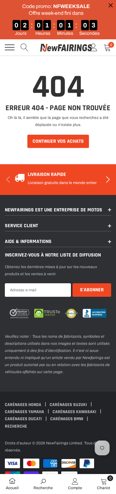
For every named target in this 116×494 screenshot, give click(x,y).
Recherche (16, 426)
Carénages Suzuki (69, 405)
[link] (43, 483)
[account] (93, 47)
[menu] (10, 47)
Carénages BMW (67, 419)
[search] (24, 47)
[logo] (66, 47)
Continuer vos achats (58, 141)
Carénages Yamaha (25, 412)
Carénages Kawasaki (75, 412)
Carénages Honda (23, 405)
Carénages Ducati (24, 419)
